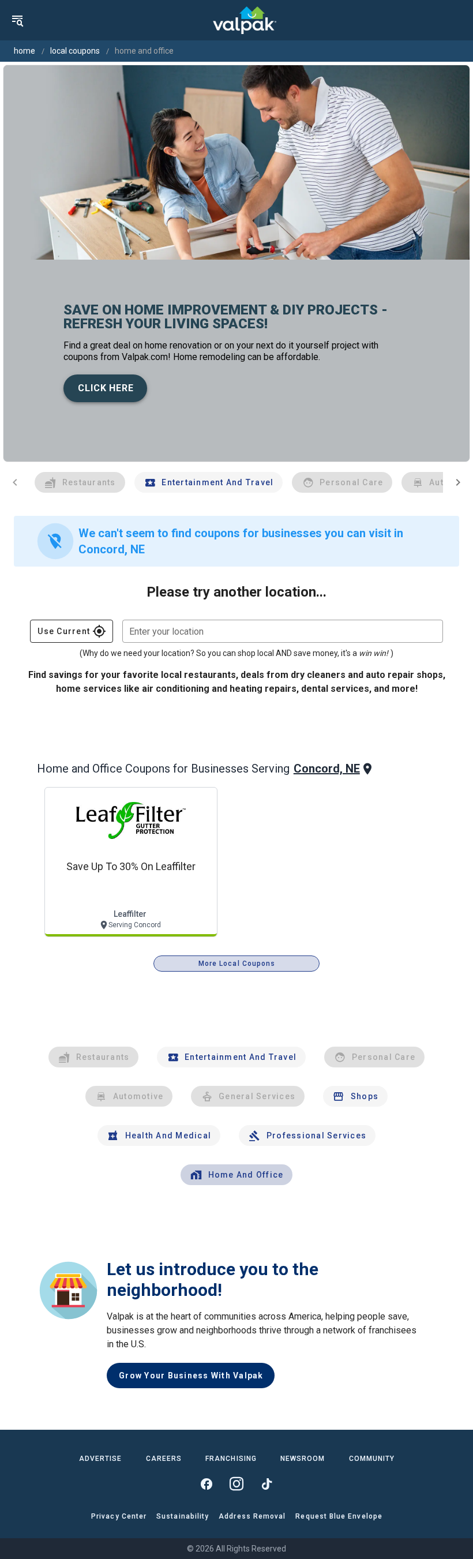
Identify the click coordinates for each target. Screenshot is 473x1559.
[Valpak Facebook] (206, 1484)
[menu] (17, 20)
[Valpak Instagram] (236, 1484)
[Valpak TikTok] (266, 1484)
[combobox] (282, 631)
